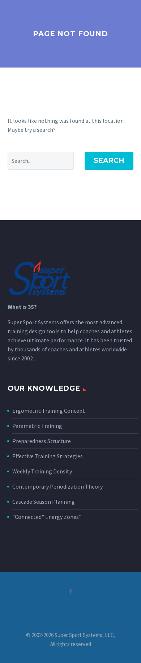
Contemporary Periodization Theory (57, 486)
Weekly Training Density (42, 471)
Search (109, 160)
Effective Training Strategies (47, 456)
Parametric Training (37, 425)
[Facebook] (70, 591)
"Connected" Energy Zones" (46, 516)
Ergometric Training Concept (48, 410)
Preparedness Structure (41, 441)
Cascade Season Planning (43, 501)
